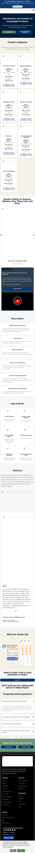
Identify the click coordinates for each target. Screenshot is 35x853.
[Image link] (17, 761)
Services (21, 778)
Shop (20, 801)
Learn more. (9, 847)
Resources (22, 793)
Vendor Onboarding (23, 780)
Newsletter (21, 798)
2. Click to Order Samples (26, 417)
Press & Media (5, 804)
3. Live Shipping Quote (9, 436)
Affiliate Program (6, 823)
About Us (4, 780)
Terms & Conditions (6, 791)
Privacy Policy (5, 794)
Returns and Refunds (7, 796)
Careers (4, 783)
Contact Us (4, 815)
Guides (20, 806)
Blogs (20, 796)
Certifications (5, 786)
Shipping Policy (5, 799)
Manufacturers (22, 788)
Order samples (22, 804)
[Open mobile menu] (1, 11)
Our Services (21, 783)
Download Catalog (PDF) (8, 817)
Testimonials (5, 788)
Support (5, 812)
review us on (11, 658)
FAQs (3, 820)
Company (5, 778)
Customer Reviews (6, 802)
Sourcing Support (23, 786)
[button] (1, 235)
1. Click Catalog (9, 416)
